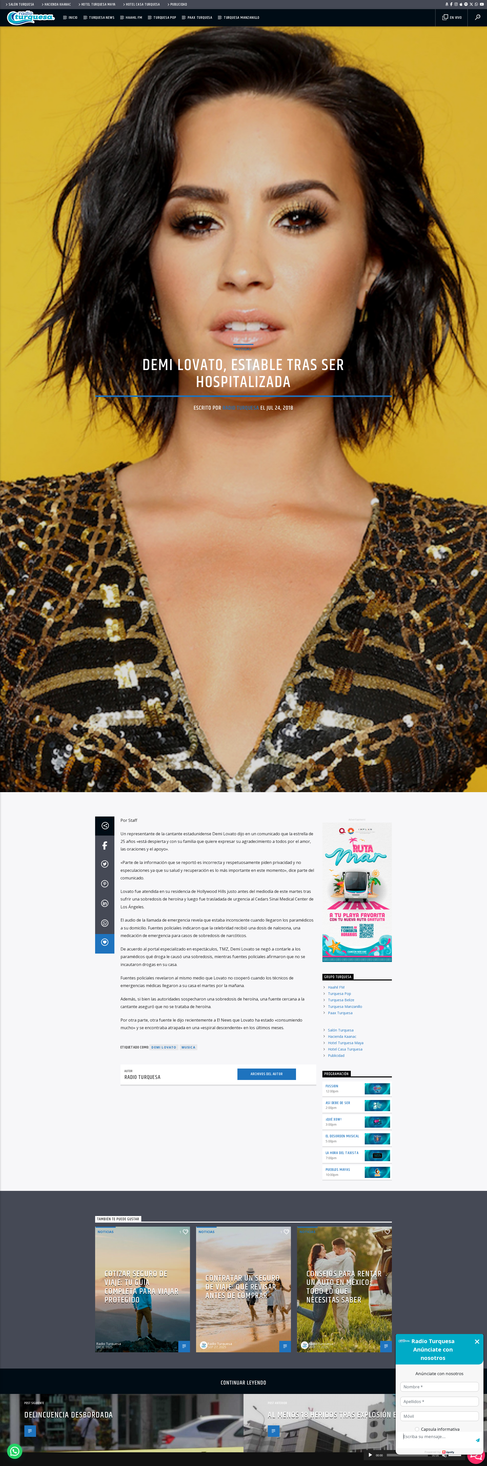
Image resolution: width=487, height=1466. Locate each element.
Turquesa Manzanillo (241, 17)
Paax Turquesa (200, 17)
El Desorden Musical (342, 1191)
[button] (14, 1451)
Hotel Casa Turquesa (143, 4)
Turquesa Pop (164, 17)
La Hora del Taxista (342, 1207)
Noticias (243, 374)
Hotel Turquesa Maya (98, 4)
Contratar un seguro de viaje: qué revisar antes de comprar (242, 1342)
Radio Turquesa (241, 433)
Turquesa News (101, 17)
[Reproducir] (370, 1455)
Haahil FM (134, 17)
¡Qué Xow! (334, 1174)
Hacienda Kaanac (58, 4)
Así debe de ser (338, 1157)
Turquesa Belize (341, 1054)
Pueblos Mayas (338, 1224)
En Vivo (455, 17)
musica (188, 1102)
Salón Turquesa (21, 4)
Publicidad (178, 4)
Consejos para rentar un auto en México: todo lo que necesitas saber (344, 1341)
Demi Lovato (163, 1102)
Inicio (73, 17)
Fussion (332, 1141)
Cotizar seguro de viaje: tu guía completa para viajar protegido (142, 1341)
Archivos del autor (267, 1128)
